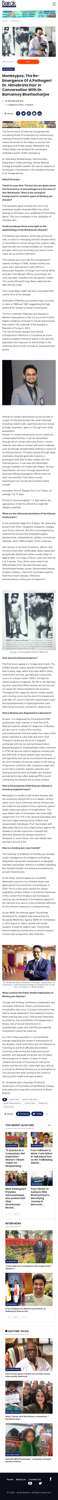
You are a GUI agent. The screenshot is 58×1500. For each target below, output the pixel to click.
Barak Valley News (29, 1099)
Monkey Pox (42, 1103)
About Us (21, 1479)
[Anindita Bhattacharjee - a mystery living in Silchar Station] (29, 1439)
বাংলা (28, 61)
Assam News (14, 1099)
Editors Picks (13, 1369)
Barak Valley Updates (12, 1103)
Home (10, 1479)
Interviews (8, 69)
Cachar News (29, 1103)
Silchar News (9, 1107)
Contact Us (35, 1479)
